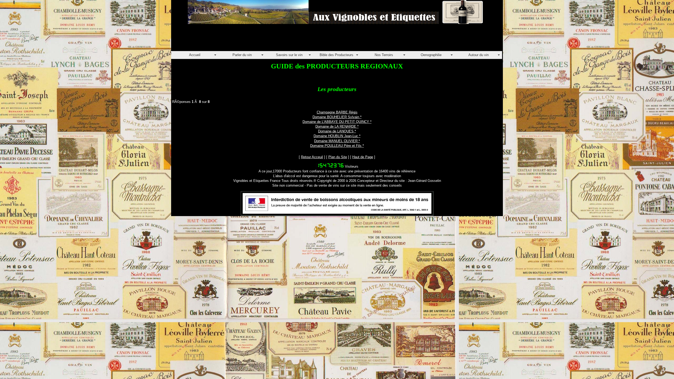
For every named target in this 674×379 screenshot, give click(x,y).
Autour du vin (478, 55)
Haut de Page (362, 157)
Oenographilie (431, 55)
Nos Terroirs (384, 55)
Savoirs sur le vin (289, 55)
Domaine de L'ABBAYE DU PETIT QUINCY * (337, 122)
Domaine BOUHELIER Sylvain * (337, 117)
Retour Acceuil (312, 157)
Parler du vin (242, 55)
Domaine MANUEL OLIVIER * (337, 141)
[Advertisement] (267, 39)
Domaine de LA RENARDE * (337, 126)
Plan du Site (337, 157)
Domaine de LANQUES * (337, 131)
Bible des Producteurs (336, 55)
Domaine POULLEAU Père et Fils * (337, 146)
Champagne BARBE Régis (337, 112)
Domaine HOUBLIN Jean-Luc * (337, 136)
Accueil (194, 55)
